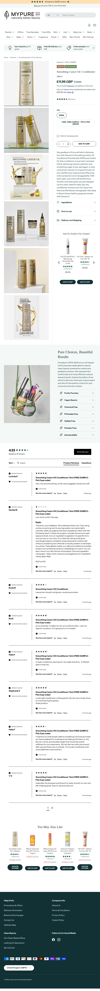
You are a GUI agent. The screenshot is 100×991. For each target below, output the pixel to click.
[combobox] (70, 15)
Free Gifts (46, 32)
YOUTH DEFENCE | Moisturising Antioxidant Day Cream (67, 260)
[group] (21, 450)
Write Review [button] (83, 452)
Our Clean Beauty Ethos (14, 938)
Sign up (37, 6)
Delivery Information (13, 910)
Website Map (10, 925)
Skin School (88, 37)
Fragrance (43, 37)
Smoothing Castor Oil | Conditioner (30, 57)
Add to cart (84, 144)
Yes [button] (55, 493)
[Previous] (59, 262)
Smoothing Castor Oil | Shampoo (15, 850)
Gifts (64, 37)
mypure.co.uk (13, 979)
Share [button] (65, 493)
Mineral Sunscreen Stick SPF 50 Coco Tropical (32, 851)
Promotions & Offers (13, 905)
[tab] (71, 463)
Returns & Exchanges (13, 915)
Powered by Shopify (25, 979)
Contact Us (9, 920)
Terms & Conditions (61, 910)
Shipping (70, 86)
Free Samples (32, 32)
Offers (20, 32)
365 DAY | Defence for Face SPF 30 (85, 258)
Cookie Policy (58, 920)
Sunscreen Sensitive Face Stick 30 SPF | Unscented (67, 851)
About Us (56, 905)
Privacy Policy (58, 915)
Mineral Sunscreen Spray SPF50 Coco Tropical (50, 851)
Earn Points (75, 37)
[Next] (93, 262)
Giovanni (13, 57)
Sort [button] (11, 463)
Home (6, 57)
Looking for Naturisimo (14, 943)
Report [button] (59, 493)
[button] (76, 99)
